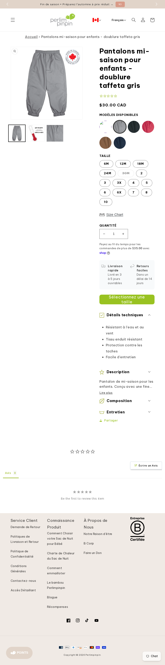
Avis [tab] (8, 473)
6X (119, 192)
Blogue (52, 597)
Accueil (31, 37)
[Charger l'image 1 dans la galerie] (16, 133)
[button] (157, 4)
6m (106, 164)
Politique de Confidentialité (22, 553)
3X (119, 183)
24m (107, 173)
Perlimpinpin (93, 654)
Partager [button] (111, 420)
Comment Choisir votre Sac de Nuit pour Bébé (60, 538)
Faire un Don (93, 553)
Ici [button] (120, 4)
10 (106, 202)
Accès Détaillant (23, 590)
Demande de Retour (25, 527)
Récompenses (57, 607)
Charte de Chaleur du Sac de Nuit (61, 555)
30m (126, 173)
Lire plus (106, 393)
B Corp (89, 543)
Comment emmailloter (56, 570)
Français (118, 20)
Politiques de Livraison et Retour (25, 539)
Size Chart (114, 215)
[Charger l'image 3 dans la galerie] (54, 133)
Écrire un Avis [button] (148, 465)
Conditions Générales (19, 568)
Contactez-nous (23, 581)
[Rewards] (19, 653)
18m (140, 164)
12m (123, 164)
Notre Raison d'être (98, 534)
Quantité (107, 225)
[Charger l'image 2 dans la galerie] (36, 133)
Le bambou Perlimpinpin (56, 585)
